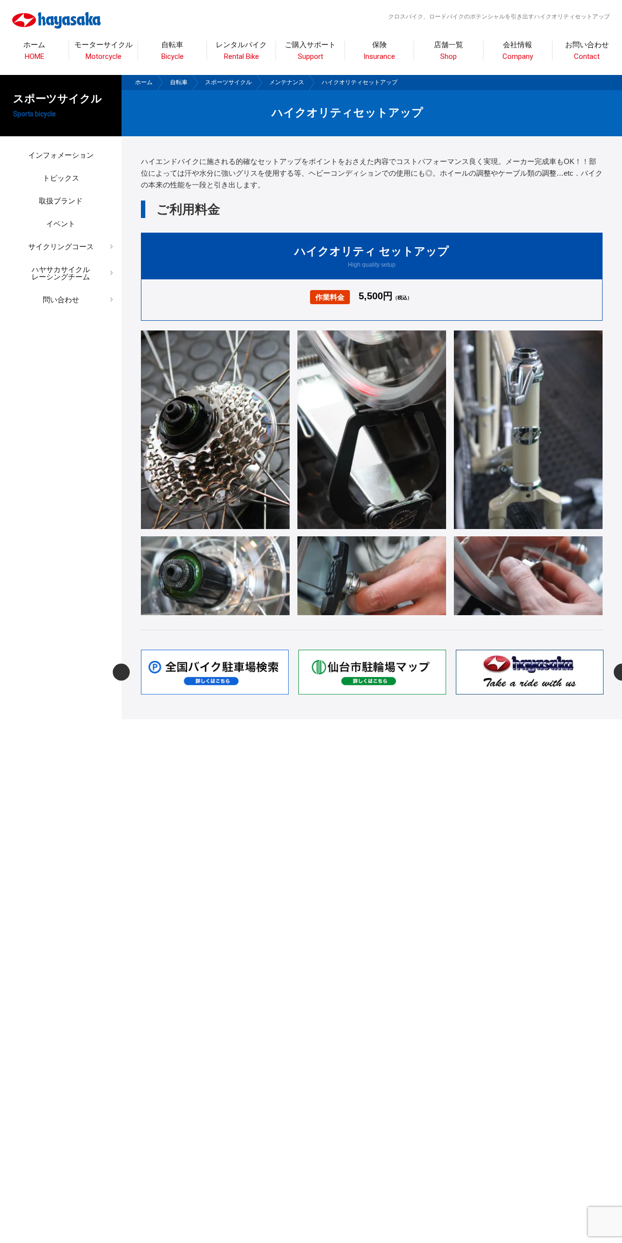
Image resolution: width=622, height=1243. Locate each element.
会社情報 (517, 51)
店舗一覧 (448, 51)
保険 (379, 51)
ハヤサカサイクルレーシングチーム (61, 273)
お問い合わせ (587, 51)
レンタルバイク (241, 51)
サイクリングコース (61, 246)
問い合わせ (61, 299)
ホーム (34, 51)
